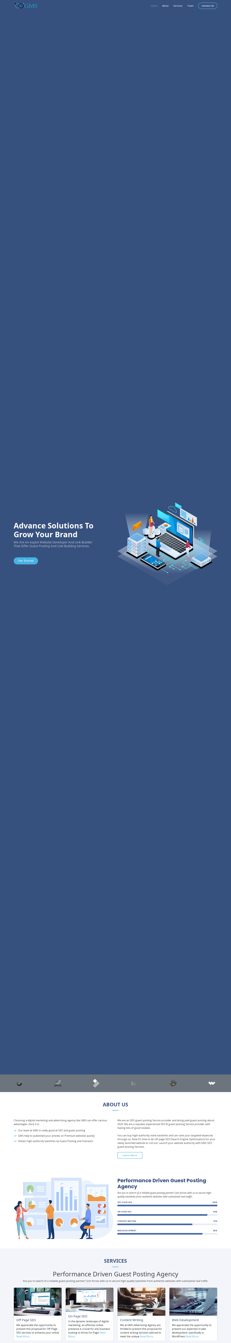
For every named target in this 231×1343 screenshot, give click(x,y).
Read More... (23, 1336)
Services (177, 5)
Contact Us (208, 5)
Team (190, 5)
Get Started (26, 561)
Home (154, 5)
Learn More (130, 1155)
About (165, 5)
